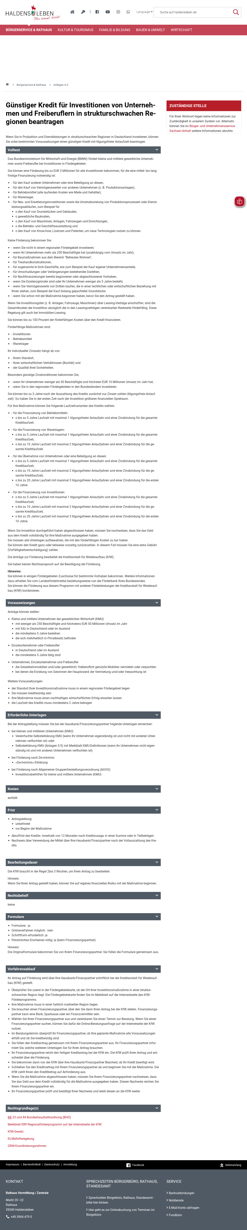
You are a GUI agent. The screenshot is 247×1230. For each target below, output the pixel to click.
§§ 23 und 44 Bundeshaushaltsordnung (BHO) (39, 1117)
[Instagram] (118, 12)
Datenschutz (52, 1164)
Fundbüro (175, 1215)
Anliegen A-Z (60, 84)
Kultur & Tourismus (75, 30)
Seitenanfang (233, 1165)
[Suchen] (236, 12)
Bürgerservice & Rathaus (29, 30)
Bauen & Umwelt (150, 30)
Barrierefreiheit (32, 1164)
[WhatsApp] (128, 12)
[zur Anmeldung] (83, 12)
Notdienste (176, 1200)
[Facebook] (97, 12)
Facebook (138, 1165)
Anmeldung (70, 1164)
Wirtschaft (181, 30)
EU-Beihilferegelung (21, 1139)
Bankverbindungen (181, 1193)
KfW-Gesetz (16, 1131)
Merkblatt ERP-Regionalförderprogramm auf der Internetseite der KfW (55, 1124)
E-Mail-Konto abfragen (184, 1208)
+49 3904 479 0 (21, 1217)
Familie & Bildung (114, 30)
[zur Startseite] (72, 12)
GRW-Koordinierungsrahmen (27, 1146)
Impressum (12, 1164)
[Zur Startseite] (33, 12)
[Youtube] (108, 12)
